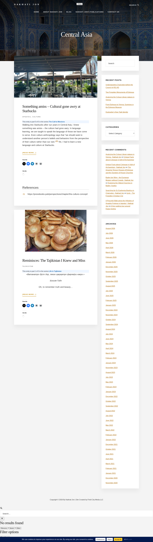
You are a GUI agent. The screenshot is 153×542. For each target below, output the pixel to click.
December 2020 (112, 478)
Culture (36, 117)
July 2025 (109, 291)
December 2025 (112, 267)
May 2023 (109, 382)
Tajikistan (27, 266)
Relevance (4, 528)
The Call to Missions (57, 122)
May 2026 (109, 243)
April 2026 (109, 248)
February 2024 (111, 358)
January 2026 (111, 262)
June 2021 (109, 454)
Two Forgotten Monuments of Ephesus (120, 92)
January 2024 (111, 363)
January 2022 (111, 440)
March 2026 (110, 252)
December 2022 (112, 396)
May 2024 (109, 344)
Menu (80, 4)
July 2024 (109, 334)
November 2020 (112, 483)
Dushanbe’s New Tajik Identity (117, 112)
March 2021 (110, 464)
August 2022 (110, 411)
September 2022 (112, 406)
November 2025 (112, 272)
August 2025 (110, 286)
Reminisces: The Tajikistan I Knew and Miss (53, 260)
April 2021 (109, 459)
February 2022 (111, 435)
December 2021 (112, 444)
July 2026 (109, 233)
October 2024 (111, 320)
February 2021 (111, 468)
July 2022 (109, 416)
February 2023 (111, 387)
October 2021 (111, 449)
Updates (26, 117)
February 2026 (111, 257)
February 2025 (111, 300)
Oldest (18, 528)
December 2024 (112, 310)
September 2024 (112, 324)
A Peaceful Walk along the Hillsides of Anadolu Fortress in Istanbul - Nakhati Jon (120, 203)
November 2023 (112, 368)
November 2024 (112, 315)
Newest (12, 528)
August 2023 (110, 372)
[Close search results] (2, 518)
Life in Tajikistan (55, 271)
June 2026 (109, 238)
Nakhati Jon (27, 4)
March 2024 (110, 353)
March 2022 (110, 430)
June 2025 (109, 296)
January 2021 (111, 473)
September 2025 (112, 281)
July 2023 (109, 377)
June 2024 (109, 339)
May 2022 (109, 425)
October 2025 (111, 276)
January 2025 (111, 305)
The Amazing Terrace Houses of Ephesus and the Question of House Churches (119, 170)
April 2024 (109, 348)
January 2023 (111, 392)
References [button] (30, 187)
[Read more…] (29, 153)
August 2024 (110, 329)
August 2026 (110, 228)
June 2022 (109, 420)
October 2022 (111, 401)
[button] (57, 142)
